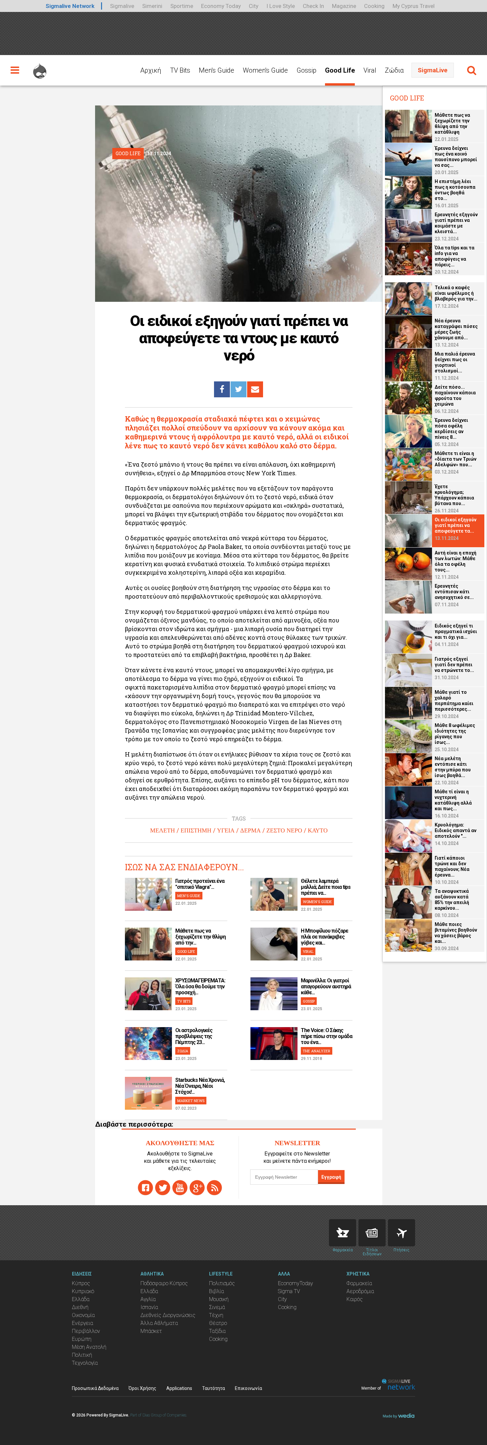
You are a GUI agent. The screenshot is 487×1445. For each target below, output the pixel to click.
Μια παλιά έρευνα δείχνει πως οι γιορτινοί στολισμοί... (455, 362)
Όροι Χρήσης (142, 1388)
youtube (180, 1187)
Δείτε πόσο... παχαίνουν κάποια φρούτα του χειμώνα (455, 395)
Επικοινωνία (248, 1388)
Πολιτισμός (222, 1283)
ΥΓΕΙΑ (226, 830)
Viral (369, 70)
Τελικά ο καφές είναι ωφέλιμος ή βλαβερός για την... (456, 293)
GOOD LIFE (186, 951)
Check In (313, 6)
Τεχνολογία (85, 1363)
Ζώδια (394, 70)
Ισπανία (149, 1307)
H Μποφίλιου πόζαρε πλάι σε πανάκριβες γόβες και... (324, 937)
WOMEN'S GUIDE (317, 901)
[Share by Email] (255, 389)
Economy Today (221, 6)
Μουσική (219, 1299)
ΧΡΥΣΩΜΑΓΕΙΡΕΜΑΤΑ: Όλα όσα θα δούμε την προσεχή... (200, 986)
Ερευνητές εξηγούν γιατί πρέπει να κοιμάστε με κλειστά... (456, 223)
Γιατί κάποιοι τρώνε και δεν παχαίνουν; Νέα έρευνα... (452, 866)
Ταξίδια (217, 1331)
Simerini (152, 6)
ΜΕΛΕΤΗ (162, 830)
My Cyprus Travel (414, 6)
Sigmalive (122, 6)
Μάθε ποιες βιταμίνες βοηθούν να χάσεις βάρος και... (456, 933)
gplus (197, 1187)
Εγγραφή (331, 1177)
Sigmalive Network (70, 6)
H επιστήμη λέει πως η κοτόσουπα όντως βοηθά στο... (455, 190)
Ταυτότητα (213, 1388)
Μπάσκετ (151, 1331)
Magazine (344, 6)
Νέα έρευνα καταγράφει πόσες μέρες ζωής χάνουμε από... (456, 329)
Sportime (181, 6)
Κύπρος (81, 1283)
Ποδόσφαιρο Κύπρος (164, 1283)
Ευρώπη (81, 1339)
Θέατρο (218, 1323)
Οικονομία (83, 1315)
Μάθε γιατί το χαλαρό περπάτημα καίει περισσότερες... (454, 701)
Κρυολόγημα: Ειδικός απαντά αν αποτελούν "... (455, 830)
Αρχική (150, 70)
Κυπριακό (83, 1291)
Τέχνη (216, 1315)
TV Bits (180, 70)
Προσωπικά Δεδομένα (95, 1388)
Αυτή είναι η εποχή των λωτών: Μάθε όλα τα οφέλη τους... (455, 561)
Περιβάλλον (86, 1331)
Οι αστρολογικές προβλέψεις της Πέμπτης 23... (193, 1036)
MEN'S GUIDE (188, 895)
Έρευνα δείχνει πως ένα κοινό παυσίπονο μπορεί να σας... (456, 157)
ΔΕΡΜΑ (250, 830)
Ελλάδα (80, 1299)
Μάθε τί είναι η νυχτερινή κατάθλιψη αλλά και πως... (453, 800)
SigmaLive (433, 70)
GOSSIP (309, 1001)
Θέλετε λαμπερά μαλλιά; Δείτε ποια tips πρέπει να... (326, 887)
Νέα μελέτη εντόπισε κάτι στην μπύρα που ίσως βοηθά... (453, 767)
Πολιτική (82, 1355)
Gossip (306, 70)
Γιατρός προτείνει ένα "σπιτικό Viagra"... (199, 884)
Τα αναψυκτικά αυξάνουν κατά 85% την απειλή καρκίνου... (452, 899)
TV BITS (183, 1001)
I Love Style (280, 6)
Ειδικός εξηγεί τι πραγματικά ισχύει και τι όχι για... (456, 631)
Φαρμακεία (359, 1283)
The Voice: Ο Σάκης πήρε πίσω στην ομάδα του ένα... (326, 1036)
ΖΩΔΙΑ (182, 1050)
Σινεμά (217, 1307)
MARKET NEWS (190, 1100)
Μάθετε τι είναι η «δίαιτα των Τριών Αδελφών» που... (455, 459)
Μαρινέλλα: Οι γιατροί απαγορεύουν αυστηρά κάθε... (326, 986)
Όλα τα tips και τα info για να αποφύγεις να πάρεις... (454, 256)
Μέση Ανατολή (89, 1347)
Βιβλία (216, 1291)
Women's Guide (265, 70)
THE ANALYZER (316, 1050)
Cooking (374, 6)
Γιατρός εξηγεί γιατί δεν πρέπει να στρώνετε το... (454, 664)
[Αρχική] (39, 68)
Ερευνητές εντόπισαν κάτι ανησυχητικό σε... (454, 591)
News (372, 1232)
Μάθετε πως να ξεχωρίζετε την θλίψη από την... (200, 937)
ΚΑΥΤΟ (318, 830)
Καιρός (355, 1299)
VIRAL (308, 951)
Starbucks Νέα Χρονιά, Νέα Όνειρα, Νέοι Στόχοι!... (200, 1086)
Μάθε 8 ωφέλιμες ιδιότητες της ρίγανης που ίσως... (455, 734)
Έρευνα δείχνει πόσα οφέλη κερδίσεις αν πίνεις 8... (451, 429)
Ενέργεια (82, 1323)
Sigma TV (289, 1291)
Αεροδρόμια (360, 1291)
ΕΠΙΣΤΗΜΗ (196, 830)
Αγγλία (148, 1299)
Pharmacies (342, 1232)
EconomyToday (295, 1283)
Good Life (340, 70)
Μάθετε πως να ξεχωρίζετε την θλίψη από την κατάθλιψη (452, 123)
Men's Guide (216, 70)
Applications (179, 1388)
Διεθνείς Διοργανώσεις (167, 1315)
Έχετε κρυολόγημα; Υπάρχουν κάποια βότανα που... (454, 495)
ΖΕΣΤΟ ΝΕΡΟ (284, 830)
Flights (401, 1232)
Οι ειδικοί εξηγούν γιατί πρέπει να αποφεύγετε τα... (455, 525)
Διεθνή (80, 1307)
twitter (162, 1187)
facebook (145, 1187)
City (253, 6)
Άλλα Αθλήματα (159, 1323)
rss (214, 1187)
